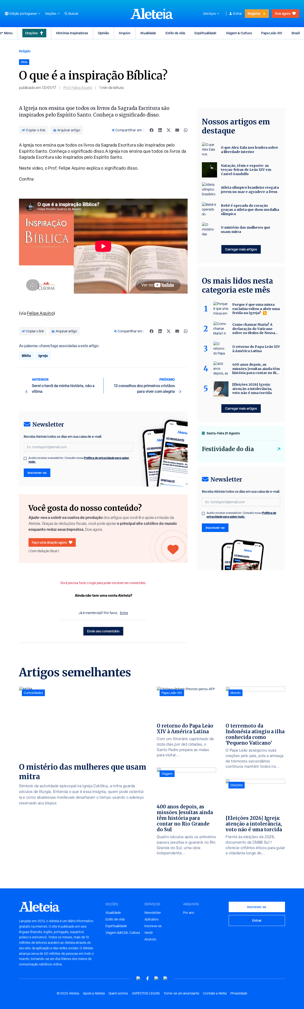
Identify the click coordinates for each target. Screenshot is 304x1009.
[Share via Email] (177, 130)
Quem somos (118, 993)
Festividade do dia (228, 449)
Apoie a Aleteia (94, 993)
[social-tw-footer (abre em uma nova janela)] (156, 978)
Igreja (43, 355)
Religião (25, 51)
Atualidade (148, 33)
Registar (254, 13)
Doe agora (282, 13)
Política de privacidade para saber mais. (241, 515)
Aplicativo (151, 919)
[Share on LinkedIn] (160, 130)
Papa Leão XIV (271, 33)
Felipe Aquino (40, 313)
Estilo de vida (175, 33)
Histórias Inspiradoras (72, 33)
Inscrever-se (37, 472)
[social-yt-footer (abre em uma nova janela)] (138, 978)
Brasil (296, 33)
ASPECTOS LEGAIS (146, 993)
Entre (124, 613)
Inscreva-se (153, 926)
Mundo (235, 693)
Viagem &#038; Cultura (122, 932)
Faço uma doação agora (49, 542)
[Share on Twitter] (169, 130)
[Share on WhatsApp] (186, 130)
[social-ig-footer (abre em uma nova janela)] (165, 978)
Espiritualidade (205, 33)
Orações (31, 33)
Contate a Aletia (215, 993)
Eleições (236, 785)
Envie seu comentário (103, 631)
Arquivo (124, 33)
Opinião (103, 33)
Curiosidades (33, 693)
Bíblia (26, 355)
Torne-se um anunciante (181, 993)
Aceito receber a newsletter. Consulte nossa (78, 460)
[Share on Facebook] (151, 130)
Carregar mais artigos (241, 249)
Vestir (148, 932)
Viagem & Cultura (239, 33)
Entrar (237, 13)
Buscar (73, 13)
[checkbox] (25, 458)
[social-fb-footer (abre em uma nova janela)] (147, 978)
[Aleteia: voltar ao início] (152, 13)
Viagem (167, 774)
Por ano (188, 913)
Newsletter (152, 913)
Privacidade (238, 993)
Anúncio (150, 939)
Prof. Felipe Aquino (77, 87)
